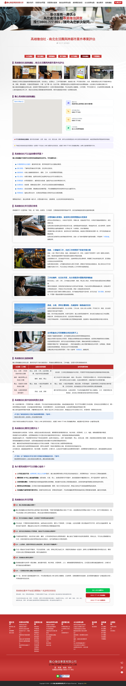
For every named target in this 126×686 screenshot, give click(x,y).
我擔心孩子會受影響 (24, 639)
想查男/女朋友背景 (24, 628)
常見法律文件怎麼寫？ (80, 645)
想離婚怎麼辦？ (23, 626)
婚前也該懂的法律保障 (80, 624)
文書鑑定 (36, 647)
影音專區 (48, 643)
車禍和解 (36, 645)
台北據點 (29, 56)
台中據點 (74, 56)
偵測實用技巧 (65, 632)
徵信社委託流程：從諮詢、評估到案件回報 (28, 417)
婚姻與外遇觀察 (50, 624)
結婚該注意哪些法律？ (80, 626)
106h (85, 683)
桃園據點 (52, 56)
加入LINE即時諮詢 (78, 129)
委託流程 (11, 632)
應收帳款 (20, 189)
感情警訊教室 (78, 2)
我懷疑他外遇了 (23, 624)
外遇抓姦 (106, 236)
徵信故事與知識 (65, 2)
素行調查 (20, 168)
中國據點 (97, 56)
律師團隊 (11, 630)
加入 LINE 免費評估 (97, 590)
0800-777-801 (76, 112)
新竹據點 (63, 56)
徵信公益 (48, 645)
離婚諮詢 (36, 630)
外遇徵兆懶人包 (65, 626)
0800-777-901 (50, 22)
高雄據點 (85, 56)
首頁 (60, 43)
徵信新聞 (48, 637)
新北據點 (40, 56)
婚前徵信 (20, 172)
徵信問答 (48, 639)
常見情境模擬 (49, 628)
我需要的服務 (52, 2)
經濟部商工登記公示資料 (38, 473)
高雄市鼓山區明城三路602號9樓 (82, 104)
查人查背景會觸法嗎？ (80, 643)
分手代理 (36, 643)
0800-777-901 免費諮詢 (98, 600)
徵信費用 (100, 2)
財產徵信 (20, 185)
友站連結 (112, 630)
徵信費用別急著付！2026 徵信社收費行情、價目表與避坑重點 (34, 459)
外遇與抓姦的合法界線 (80, 628)
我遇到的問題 (40, 2)
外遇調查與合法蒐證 (23, 164)
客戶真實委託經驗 (51, 635)
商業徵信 (20, 193)
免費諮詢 (118, 2)
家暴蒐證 (20, 180)
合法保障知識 (89, 2)
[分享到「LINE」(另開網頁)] (57, 676)
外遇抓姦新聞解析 (51, 626)
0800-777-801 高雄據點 (98, 595)
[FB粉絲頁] (65, 676)
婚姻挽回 (36, 632)
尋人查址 (20, 176)
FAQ (47, 641)
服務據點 (108, 2)
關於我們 (30, 2)
